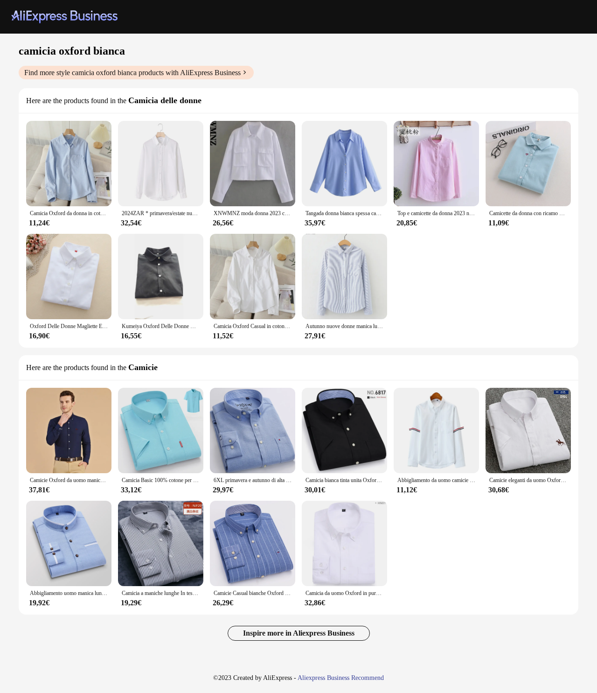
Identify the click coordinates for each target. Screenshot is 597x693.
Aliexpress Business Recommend (341, 677)
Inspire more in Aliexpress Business (298, 633)
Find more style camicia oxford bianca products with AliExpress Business (132, 73)
